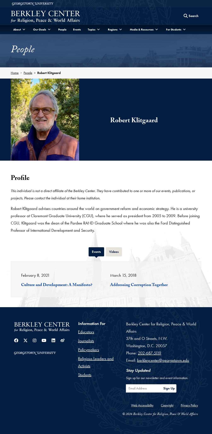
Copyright (167, 405)
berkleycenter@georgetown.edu (163, 360)
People (62, 29)
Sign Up (169, 388)
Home (15, 73)
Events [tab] (98, 251)
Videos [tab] (115, 251)
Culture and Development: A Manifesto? (56, 285)
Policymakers (88, 349)
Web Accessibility (142, 405)
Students (84, 374)
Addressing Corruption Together (139, 285)
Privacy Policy (189, 405)
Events (77, 29)
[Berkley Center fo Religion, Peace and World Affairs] (45, 17)
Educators (86, 332)
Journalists (86, 340)
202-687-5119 (149, 353)
